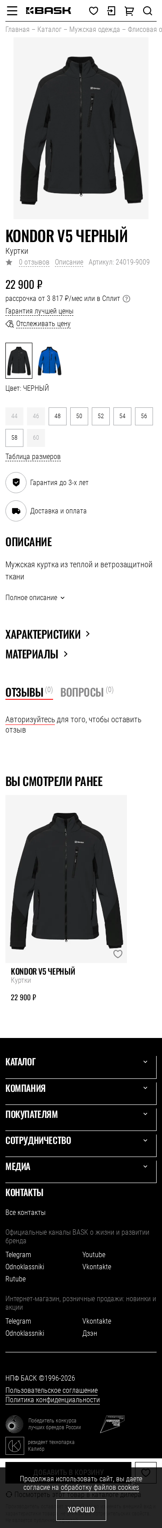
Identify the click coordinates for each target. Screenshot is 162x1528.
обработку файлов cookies (100, 1487)
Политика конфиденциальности (52, 1400)
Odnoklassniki (24, 1267)
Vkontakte (96, 1267)
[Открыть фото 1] (81, 128)
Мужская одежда (94, 29)
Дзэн (89, 1333)
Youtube (93, 1254)
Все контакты (25, 1212)
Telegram (18, 1254)
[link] (48, 10)
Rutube (15, 1279)
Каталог (49, 29)
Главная (17, 29)
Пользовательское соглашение (51, 1390)
